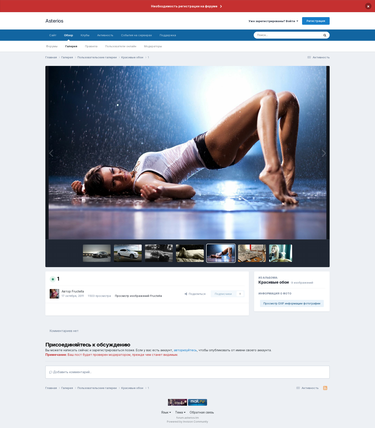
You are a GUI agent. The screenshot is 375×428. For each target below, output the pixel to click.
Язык (165, 412)
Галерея (71, 46)
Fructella (78, 291)
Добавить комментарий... (72, 372)
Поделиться (196, 294)
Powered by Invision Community (187, 421)
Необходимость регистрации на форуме (184, 6)
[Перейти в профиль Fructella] (54, 294)
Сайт (52, 35)
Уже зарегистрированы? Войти (272, 21)
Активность (105, 35)
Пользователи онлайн (120, 46)
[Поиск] (325, 35)
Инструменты (310, 231)
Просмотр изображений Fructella (138, 295)
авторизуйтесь (185, 350)
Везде (310, 35)
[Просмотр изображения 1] (97, 253)
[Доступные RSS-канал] (325, 388)
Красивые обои (273, 282)
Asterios (54, 21)
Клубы (85, 35)
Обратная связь (202, 412)
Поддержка (168, 35)
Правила (91, 46)
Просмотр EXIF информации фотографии (291, 303)
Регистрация (316, 21)
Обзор (68, 35)
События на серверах (136, 35)
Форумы (52, 46)
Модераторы (153, 46)
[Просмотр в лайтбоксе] (187, 152)
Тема (179, 412)
